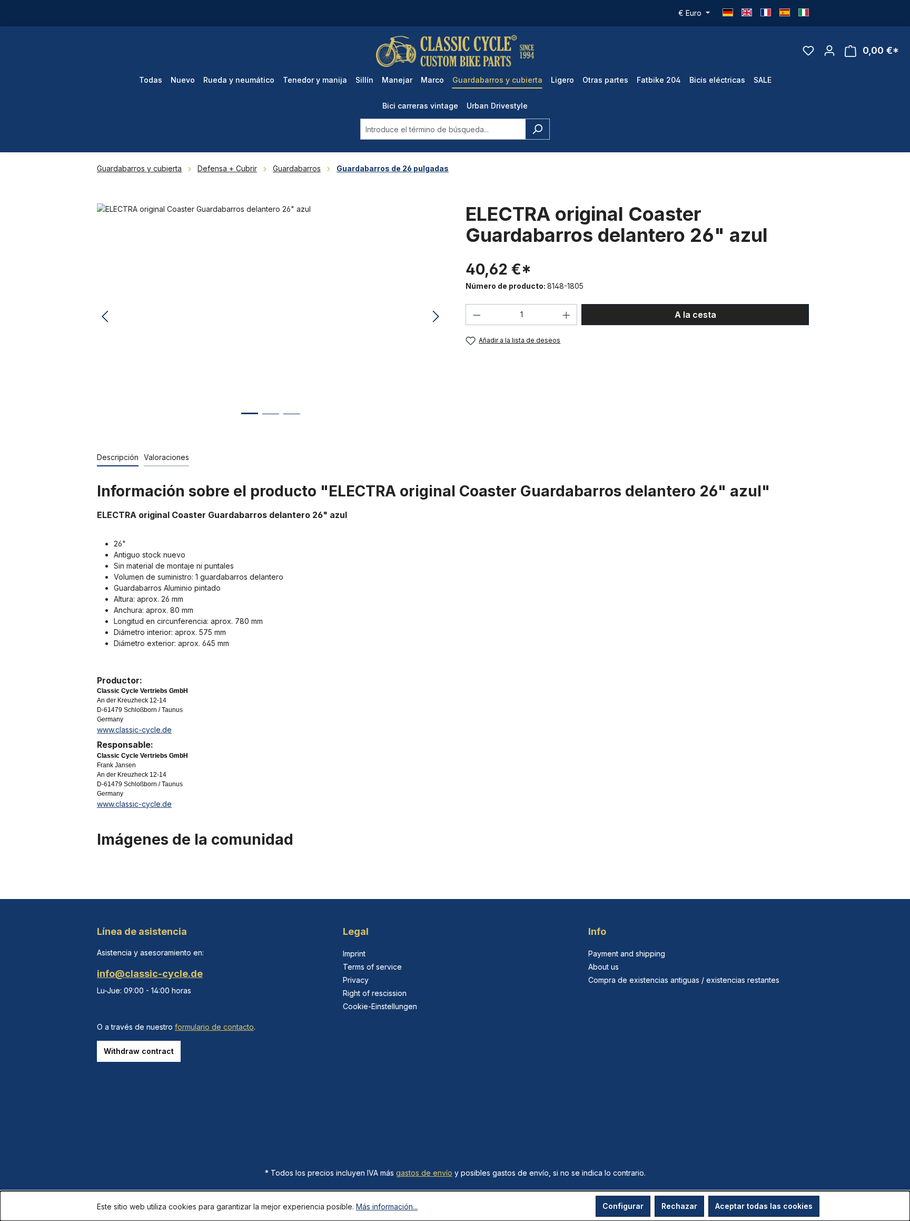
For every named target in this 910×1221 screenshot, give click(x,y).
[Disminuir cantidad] (477, 314)
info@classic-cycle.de (150, 973)
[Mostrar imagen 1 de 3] (249, 421)
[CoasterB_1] (270, 316)
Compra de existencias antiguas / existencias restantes (683, 979)
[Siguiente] (436, 317)
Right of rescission (375, 993)
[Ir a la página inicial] (455, 51)
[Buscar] (537, 129)
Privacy (356, 979)
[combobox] (443, 129)
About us (603, 966)
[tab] (118, 457)
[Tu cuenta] (829, 50)
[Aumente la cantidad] (567, 314)
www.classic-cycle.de (134, 729)
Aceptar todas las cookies (764, 1206)
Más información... (387, 1206)
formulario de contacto (214, 1026)
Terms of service (372, 966)
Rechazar (679, 1206)
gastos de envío (424, 1172)
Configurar (623, 1206)
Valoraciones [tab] (166, 457)
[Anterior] (105, 317)
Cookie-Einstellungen (380, 1006)
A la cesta (695, 314)
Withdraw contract (139, 1051)
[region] (270, 316)
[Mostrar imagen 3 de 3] (291, 422)
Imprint (354, 953)
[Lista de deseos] (808, 50)
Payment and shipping (626, 953)
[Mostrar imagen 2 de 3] (270, 422)
